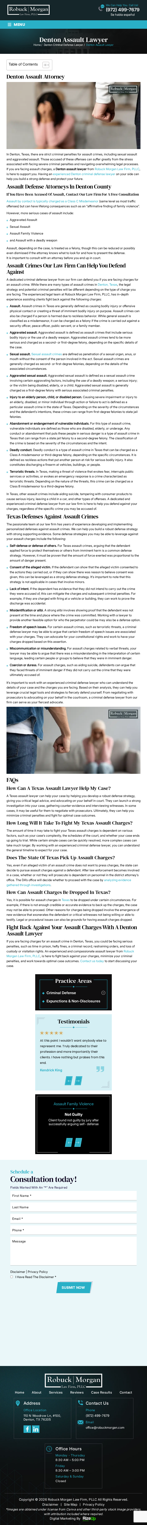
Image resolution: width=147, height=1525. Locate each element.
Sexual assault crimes (46, 354)
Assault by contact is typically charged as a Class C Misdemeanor (52, 201)
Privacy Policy (38, 1271)
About (37, 1392)
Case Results (101, 1392)
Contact (126, 1392)
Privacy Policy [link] (94, 1504)
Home (19, 1392)
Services (56, 1392)
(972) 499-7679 (123, 9)
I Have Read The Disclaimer (35, 1277)
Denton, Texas (107, 284)
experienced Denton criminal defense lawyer (84, 174)
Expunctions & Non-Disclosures (73, 1001)
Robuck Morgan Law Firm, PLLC (117, 169)
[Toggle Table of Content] (44, 65)
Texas (66, 900)
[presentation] (69, 1080)
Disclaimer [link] (50, 1504)
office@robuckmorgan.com (105, 1427)
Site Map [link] (70, 1504)
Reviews (77, 1392)
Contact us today (92, 961)
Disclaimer (17, 1271)
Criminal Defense (61, 993)
